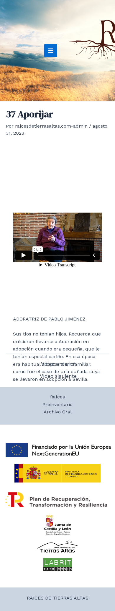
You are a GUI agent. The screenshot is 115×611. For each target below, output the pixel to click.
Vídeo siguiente (58, 376)
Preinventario (57, 404)
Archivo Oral (58, 412)
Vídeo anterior (58, 364)
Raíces (57, 397)
